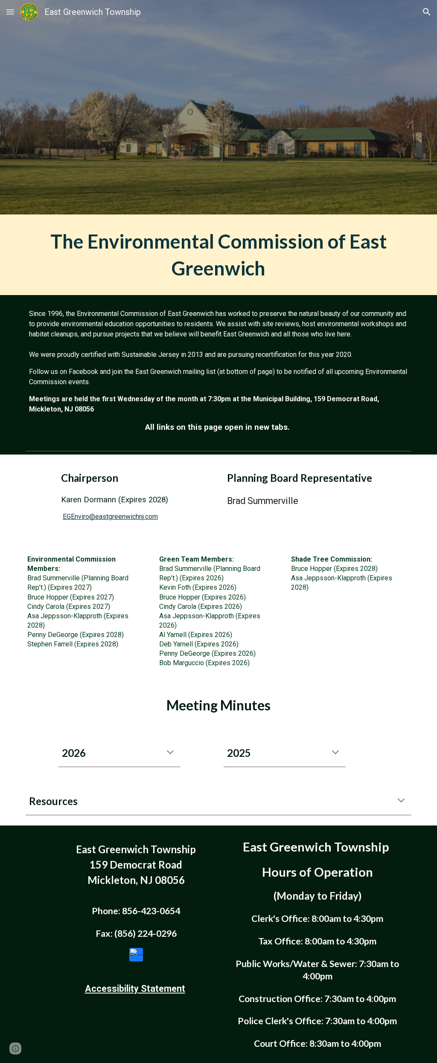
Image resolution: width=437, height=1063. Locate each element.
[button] (10, 11)
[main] (219, 255)
